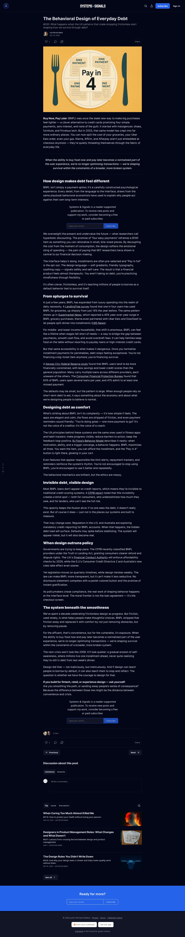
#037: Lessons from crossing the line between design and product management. (74, 840)
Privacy (95, 917)
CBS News (98, 323)
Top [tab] (46, 805)
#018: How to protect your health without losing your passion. (72, 817)
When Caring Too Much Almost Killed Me (68, 813)
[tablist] (55, 772)
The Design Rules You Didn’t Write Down (68, 856)
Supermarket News (69, 314)
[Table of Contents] (3, 468)
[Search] (145, 6)
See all (48, 877)
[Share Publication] (151, 6)
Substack (79, 931)
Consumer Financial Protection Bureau (99, 376)
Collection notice (114, 917)
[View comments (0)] (55, 41)
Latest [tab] (53, 805)
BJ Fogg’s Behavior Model (88, 440)
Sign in (176, 6)
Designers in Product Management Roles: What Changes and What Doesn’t (78, 834)
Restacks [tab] (61, 772)
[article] (92, 818)
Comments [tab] (49, 772)
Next (133, 752)
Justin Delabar (56, 33)
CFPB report (95, 492)
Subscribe (163, 6)
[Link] (39, 181)
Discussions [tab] (64, 805)
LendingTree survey (77, 306)
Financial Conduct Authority (91, 557)
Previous (53, 752)
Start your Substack (85, 924)
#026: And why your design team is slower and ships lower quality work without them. (77, 861)
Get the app (105, 924)
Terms (103, 917)
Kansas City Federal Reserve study (67, 364)
